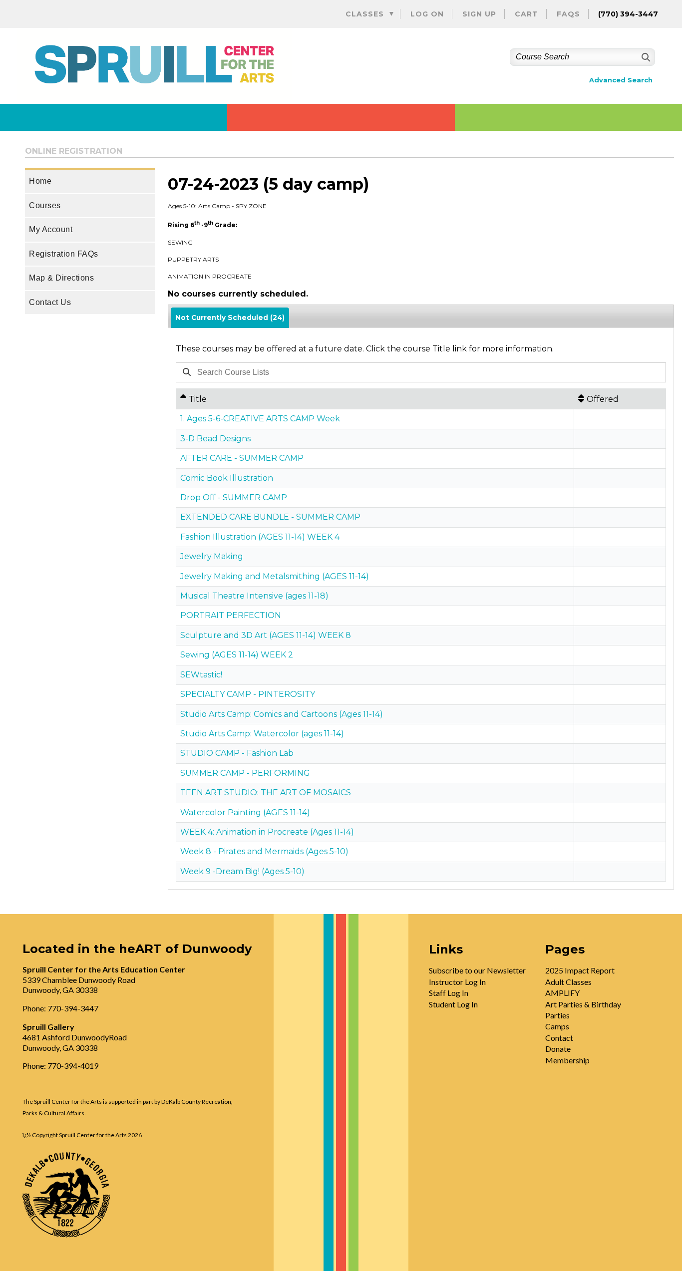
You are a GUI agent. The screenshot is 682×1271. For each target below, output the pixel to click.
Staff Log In (448, 992)
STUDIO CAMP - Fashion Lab (237, 753)
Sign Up (479, 13)
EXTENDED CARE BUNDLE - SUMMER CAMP (270, 517)
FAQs (568, 13)
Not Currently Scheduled (230, 317)
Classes (364, 13)
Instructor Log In (457, 981)
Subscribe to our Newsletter (477, 970)
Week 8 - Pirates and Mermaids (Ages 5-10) (264, 851)
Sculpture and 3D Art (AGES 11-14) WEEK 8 (265, 635)
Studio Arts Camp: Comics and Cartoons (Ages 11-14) (281, 714)
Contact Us (50, 302)
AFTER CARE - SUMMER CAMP (242, 458)
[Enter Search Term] (393, 372)
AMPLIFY (562, 992)
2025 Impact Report (580, 970)
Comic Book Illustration (226, 478)
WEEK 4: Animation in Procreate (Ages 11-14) (267, 832)
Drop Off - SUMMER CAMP (233, 497)
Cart (526, 13)
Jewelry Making (211, 556)
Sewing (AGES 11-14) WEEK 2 (236, 654)
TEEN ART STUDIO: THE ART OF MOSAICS (265, 792)
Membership (567, 1060)
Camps (557, 1026)
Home (40, 181)
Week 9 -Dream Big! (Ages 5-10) (242, 871)
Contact (559, 1037)
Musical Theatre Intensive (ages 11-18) (254, 596)
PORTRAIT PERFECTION (230, 615)
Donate (558, 1048)
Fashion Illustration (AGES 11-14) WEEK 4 (260, 537)
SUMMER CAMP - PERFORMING (245, 773)
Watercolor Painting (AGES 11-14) (245, 812)
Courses (45, 205)
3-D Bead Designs (215, 438)
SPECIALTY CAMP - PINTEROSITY (247, 694)
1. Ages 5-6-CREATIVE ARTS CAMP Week (260, 418)
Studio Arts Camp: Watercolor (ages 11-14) (262, 733)
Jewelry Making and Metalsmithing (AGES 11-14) (274, 576)
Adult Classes (568, 981)
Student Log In (453, 1004)
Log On (427, 13)
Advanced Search (621, 80)
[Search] (645, 57)
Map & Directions (61, 278)
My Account (50, 229)
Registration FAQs (63, 254)
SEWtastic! (201, 674)
